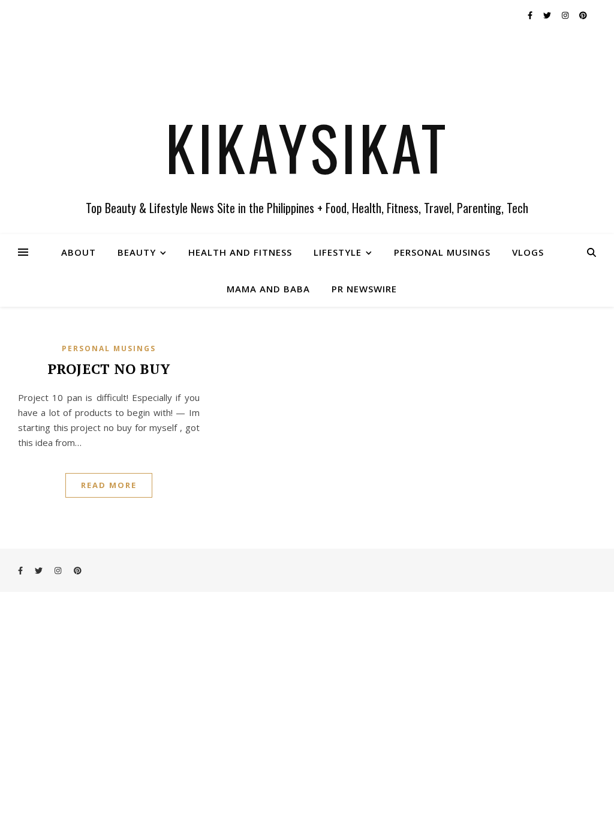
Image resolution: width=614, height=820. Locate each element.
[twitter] (548, 15)
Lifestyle (338, 252)
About (78, 252)
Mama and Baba (268, 289)
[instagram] (566, 15)
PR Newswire (364, 289)
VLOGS (528, 252)
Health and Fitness (240, 252)
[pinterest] (583, 15)
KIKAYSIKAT (307, 147)
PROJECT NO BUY (108, 369)
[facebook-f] (531, 15)
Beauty (137, 252)
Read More (109, 485)
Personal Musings (442, 252)
